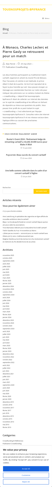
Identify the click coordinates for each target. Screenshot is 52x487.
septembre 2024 (8, 295)
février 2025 (7, 281)
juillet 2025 (6, 266)
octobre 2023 (7, 326)
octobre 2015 (7, 419)
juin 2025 (6, 269)
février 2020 (7, 396)
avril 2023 (6, 343)
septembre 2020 (8, 385)
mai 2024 (6, 306)
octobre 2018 (7, 405)
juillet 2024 (6, 300)
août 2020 (6, 388)
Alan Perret (10, 64)
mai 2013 (6, 424)
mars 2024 (6, 312)
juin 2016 (6, 413)
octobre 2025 (7, 258)
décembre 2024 (8, 286)
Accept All (26, 469)
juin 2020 (6, 391)
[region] (26, 466)
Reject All (26, 482)
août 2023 (6, 331)
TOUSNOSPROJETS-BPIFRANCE (24, 9)
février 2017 (7, 410)
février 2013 (7, 427)
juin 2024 (6, 303)
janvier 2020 (7, 399)
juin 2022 (6, 371)
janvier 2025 (7, 283)
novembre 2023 (8, 323)
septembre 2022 (8, 362)
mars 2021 (6, 382)
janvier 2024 (7, 317)
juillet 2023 (6, 334)
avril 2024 (6, 309)
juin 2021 (6, 379)
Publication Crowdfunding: (17, 67)
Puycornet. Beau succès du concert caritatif (26, 155)
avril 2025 (6, 275)
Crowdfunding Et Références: (13, 441)
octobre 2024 (7, 292)
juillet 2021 (6, 376)
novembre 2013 (8, 422)
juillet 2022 (6, 368)
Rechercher (7, 187)
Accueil (5, 33)
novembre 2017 (8, 408)
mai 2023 (6, 340)
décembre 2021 (8, 374)
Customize (26, 475)
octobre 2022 (7, 360)
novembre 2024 (8, 289)
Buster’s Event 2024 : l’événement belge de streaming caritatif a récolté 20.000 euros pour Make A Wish (26, 142)
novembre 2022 (8, 357)
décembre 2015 (8, 416)
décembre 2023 (8, 320)
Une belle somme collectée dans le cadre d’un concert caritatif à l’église (26, 172)
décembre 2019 (8, 402)
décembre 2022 (8, 354)
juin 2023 (6, 337)
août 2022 (6, 365)
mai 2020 (6, 393)
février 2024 (7, 314)
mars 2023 (6, 345)
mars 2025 (6, 278)
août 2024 (6, 297)
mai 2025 (6, 272)
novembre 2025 (8, 255)
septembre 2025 (8, 261)
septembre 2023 (8, 329)
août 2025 (6, 264)
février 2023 (7, 348)
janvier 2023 (7, 351)
